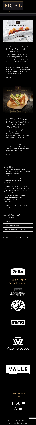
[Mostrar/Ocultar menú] (31, 6)
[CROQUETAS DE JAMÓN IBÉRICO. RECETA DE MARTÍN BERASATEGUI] (18, 31)
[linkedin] (20, 408)
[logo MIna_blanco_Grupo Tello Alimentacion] (18, 315)
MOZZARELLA (21, 137)
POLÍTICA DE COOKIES (21, 423)
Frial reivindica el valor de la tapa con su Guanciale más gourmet (18, 180)
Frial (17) (7, 221)
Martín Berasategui (20, 61)
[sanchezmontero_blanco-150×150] (18, 289)
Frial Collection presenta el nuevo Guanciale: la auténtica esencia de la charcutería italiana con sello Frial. (16, 188)
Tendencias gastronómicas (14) (14, 229)
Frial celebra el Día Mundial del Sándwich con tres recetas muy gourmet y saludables (15, 198)
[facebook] (12, 403)
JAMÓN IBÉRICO (10, 61)
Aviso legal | (21, 422)
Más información (10, 77)
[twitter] (18, 403)
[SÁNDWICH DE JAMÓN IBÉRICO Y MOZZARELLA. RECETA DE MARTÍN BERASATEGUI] (18, 100)
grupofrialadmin (12, 54)
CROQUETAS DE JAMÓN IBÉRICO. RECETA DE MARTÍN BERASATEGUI (18, 49)
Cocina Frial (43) (9, 217)
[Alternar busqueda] (25, 6)
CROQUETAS (24, 60)
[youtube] (23, 403)
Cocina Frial (19, 56)
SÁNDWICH (9, 139)
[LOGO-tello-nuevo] (18, 265)
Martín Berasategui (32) (12, 225)
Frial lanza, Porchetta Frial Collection (16, 205)
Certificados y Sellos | (11, 422)
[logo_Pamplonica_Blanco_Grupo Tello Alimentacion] (18, 299)
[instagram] (15, 408)
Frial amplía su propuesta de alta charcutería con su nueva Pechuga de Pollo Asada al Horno (17, 171)
